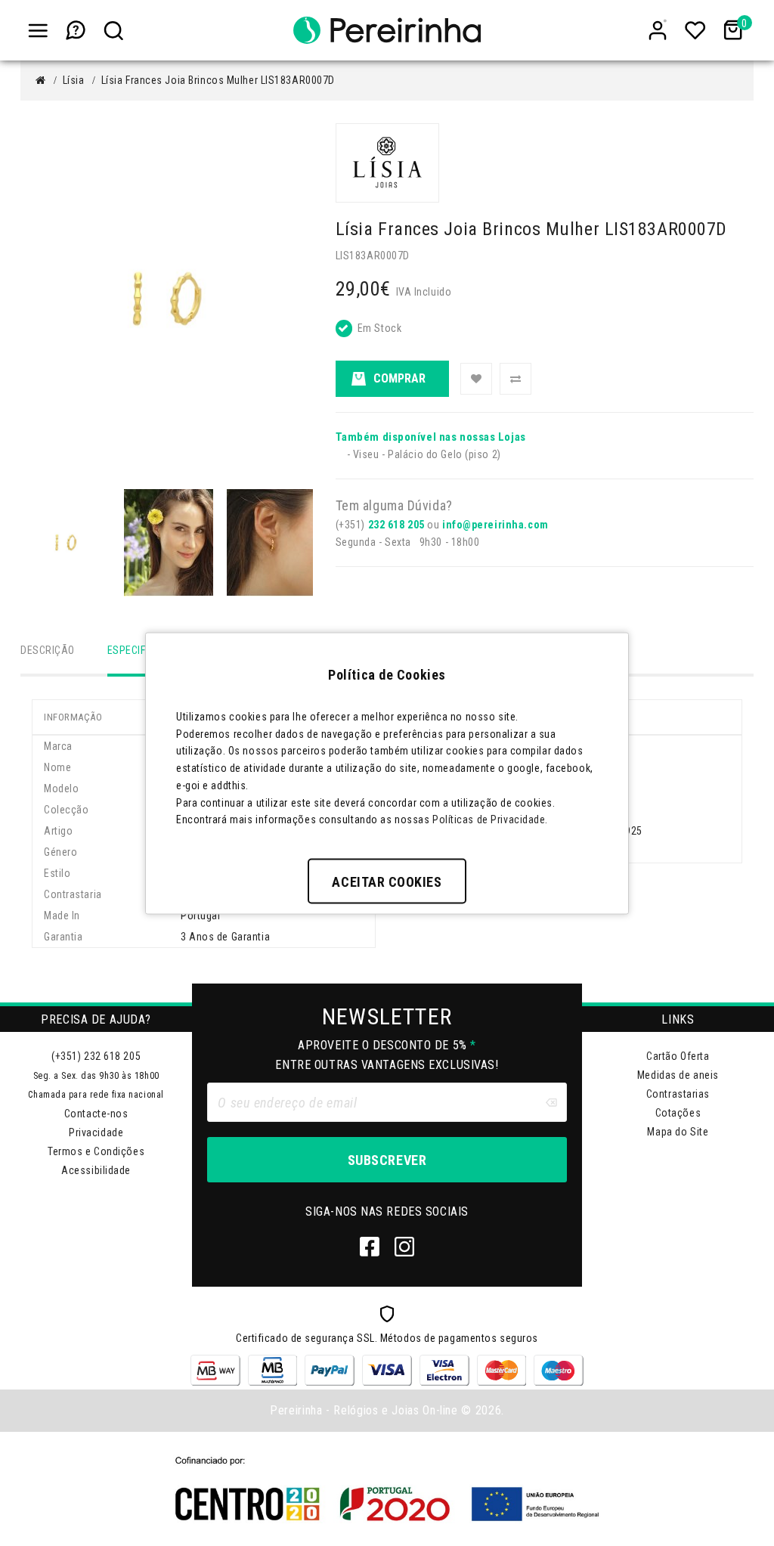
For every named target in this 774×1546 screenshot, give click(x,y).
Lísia (74, 80)
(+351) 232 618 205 (96, 1056)
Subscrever (387, 1160)
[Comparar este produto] (515, 379)
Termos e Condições (96, 1151)
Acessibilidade (96, 1170)
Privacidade (96, 1132)
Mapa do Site (677, 1132)
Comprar (399, 378)
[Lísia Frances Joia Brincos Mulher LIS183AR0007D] (65, 542)
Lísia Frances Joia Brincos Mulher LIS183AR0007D (218, 80)
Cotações (678, 1113)
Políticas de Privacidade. (490, 819)
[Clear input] (551, 1102)
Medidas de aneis (678, 1075)
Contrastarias (678, 1094)
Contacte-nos (96, 1114)
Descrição (47, 650)
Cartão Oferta (677, 1056)
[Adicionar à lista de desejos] (476, 379)
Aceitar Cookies (386, 882)
